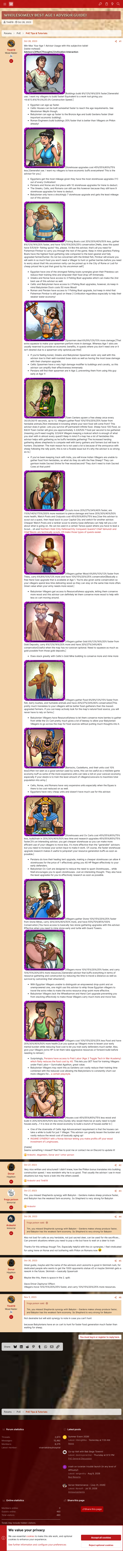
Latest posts (74, 1429)
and (37, 1180)
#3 (120, 1191)
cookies (30, 1536)
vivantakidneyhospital (49, 1447)
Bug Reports (74, 1477)
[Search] (118, 4)
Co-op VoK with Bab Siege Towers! (85, 1451)
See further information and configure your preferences (37, 1544)
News (71, 1443)
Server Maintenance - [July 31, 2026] (86, 1485)
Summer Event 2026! (78, 1436)
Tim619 (9, 22)
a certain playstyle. (60, 1073)
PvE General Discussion (80, 1458)
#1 (120, 41)
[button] (5, 4)
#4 (120, 1216)
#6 (120, 1297)
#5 (120, 1260)
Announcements (76, 1492)
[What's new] (112, 4)
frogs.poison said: (36, 1222)
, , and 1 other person (50, 1154)
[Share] (116, 41)
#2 (120, 1165)
